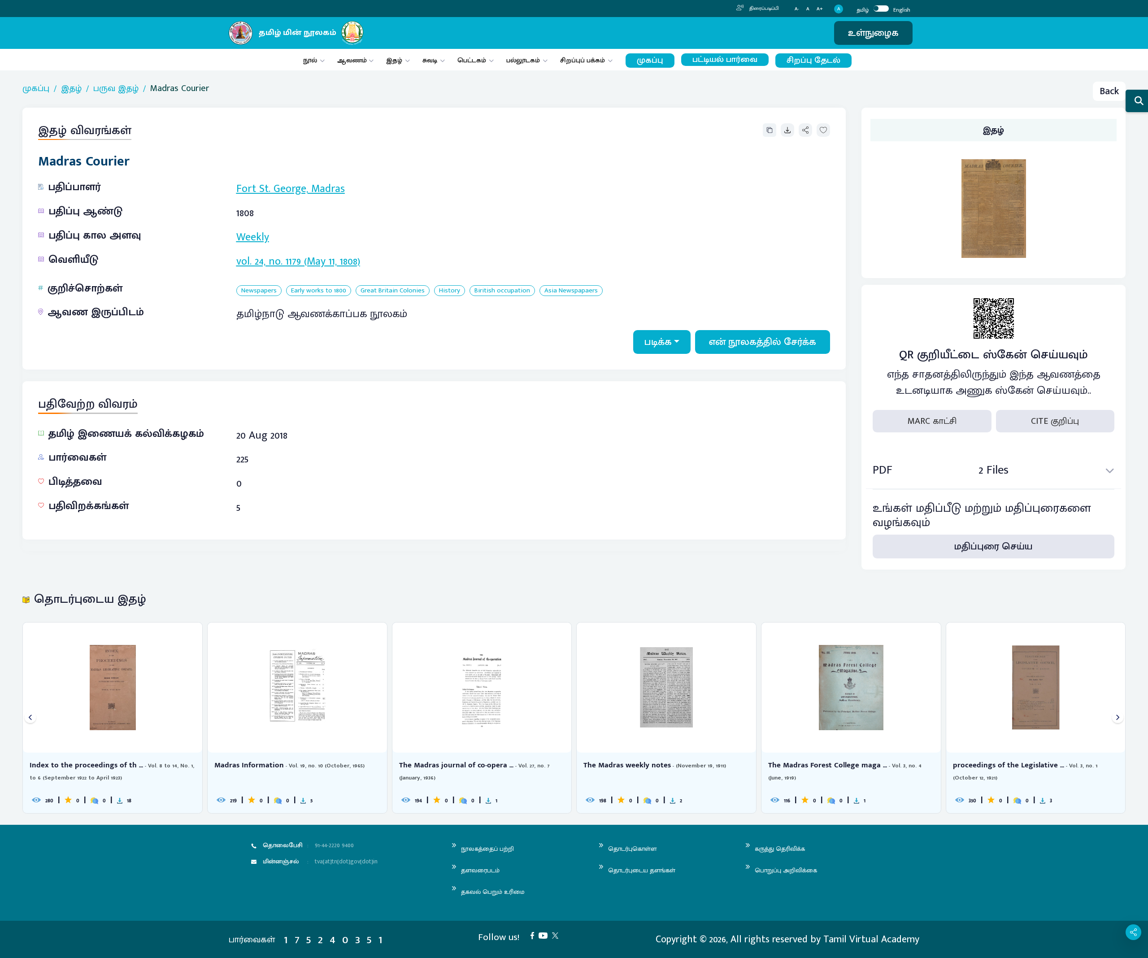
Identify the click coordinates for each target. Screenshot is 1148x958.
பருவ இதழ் (116, 88)
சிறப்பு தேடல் (813, 60)
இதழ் (394, 60)
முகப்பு (650, 60)
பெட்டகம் (471, 60)
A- (797, 9)
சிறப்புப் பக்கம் (582, 60)
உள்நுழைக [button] (873, 33)
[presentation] (30, 718)
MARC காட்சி (932, 421)
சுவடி (429, 60)
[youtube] (545, 935)
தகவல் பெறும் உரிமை (493, 892)
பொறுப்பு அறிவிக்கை (786, 870)
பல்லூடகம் (523, 60)
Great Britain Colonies (393, 291)
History (449, 291)
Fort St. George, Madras (290, 189)
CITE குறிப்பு (1055, 421)
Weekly (252, 237)
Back (1109, 91)
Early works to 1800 (318, 291)
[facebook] (535, 935)
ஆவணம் (353, 60)
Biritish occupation (502, 291)
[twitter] (557, 935)
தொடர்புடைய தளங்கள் (641, 870)
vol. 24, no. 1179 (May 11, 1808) (298, 261)
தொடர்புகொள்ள (632, 848)
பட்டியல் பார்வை (724, 59)
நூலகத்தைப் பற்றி (487, 848)
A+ (820, 9)
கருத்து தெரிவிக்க (780, 848)
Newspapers (259, 291)
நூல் (310, 60)
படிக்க (658, 342)
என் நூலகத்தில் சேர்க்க (762, 342)
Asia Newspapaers (571, 291)
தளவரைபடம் (480, 870)
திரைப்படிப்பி (763, 8)
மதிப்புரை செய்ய (993, 546)
